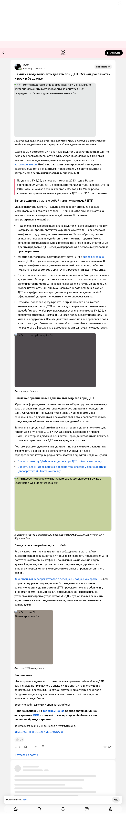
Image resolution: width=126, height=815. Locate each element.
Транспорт (28, 68)
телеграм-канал (53, 710)
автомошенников (25, 164)
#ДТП (27, 731)
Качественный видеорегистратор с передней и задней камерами (55, 579)
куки (25, 799)
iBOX (26, 65)
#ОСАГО (57, 731)
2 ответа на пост (25, 755)
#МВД (48, 731)
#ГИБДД (37, 731)
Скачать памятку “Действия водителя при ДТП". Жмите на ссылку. (60, 461)
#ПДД (18, 731)
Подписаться (103, 67)
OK (115, 799)
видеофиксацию (93, 256)
